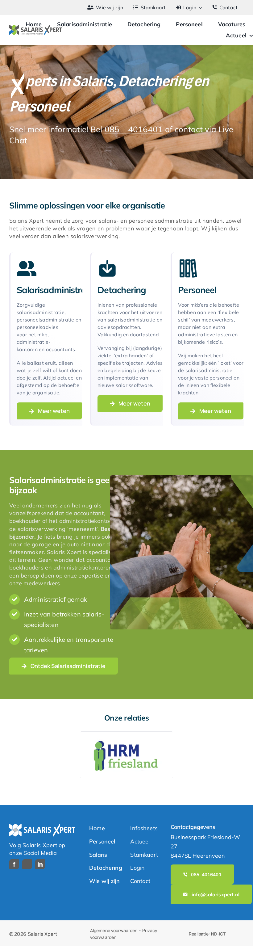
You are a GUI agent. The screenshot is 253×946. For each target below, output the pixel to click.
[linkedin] (40, 864)
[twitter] (27, 864)
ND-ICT (218, 934)
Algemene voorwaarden (114, 930)
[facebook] (14, 864)
